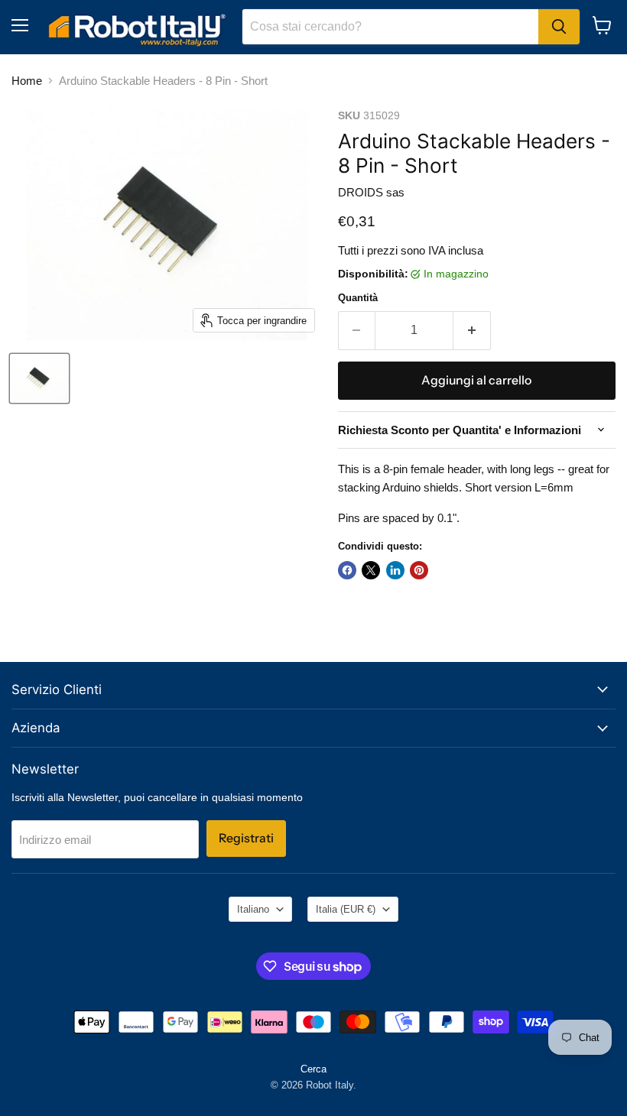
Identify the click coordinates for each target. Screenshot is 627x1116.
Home (26, 80)
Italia (345, 909)
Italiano (253, 909)
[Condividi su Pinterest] (419, 570)
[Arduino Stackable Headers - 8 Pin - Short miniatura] (39, 378)
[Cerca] (559, 26)
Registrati (246, 838)
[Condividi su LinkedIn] (395, 570)
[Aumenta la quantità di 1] (472, 330)
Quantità (358, 297)
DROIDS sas (371, 192)
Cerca (313, 1069)
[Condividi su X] (371, 570)
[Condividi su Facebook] (347, 570)
